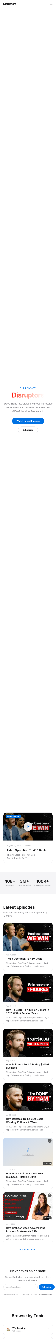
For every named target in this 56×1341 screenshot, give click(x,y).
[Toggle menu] (51, 3)
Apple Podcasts (45, 1294)
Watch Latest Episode (28, 421)
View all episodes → (28, 1249)
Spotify (34, 1294)
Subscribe (28, 430)
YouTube (25, 1294)
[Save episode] (50, 926)
